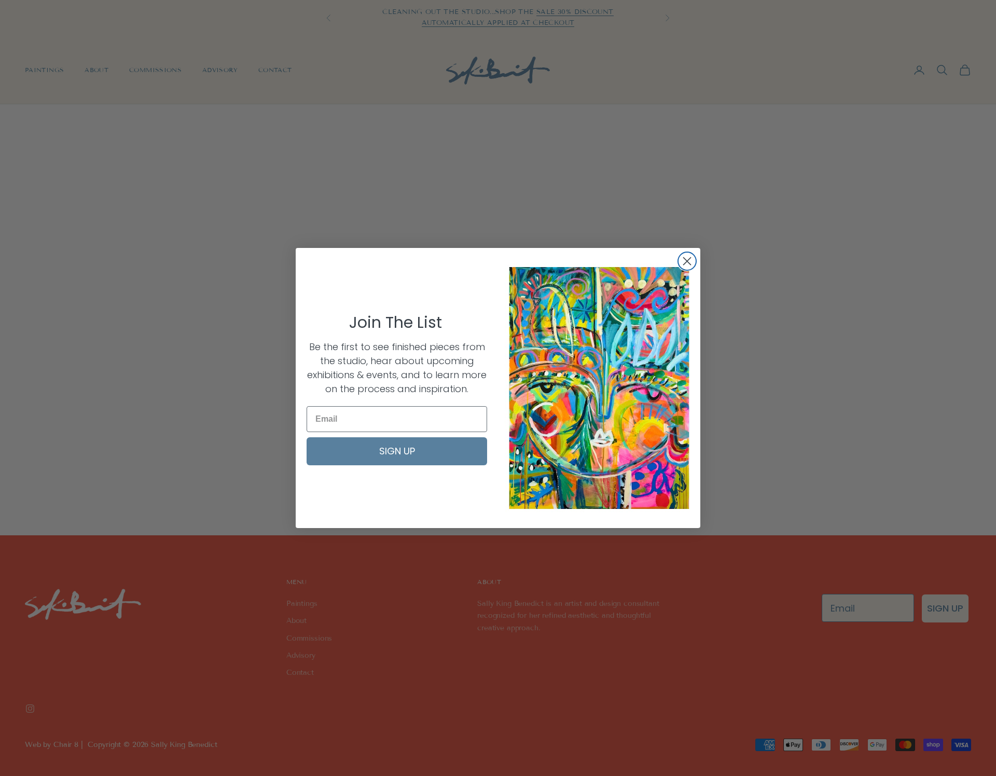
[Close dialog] (687, 261)
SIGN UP (397, 451)
